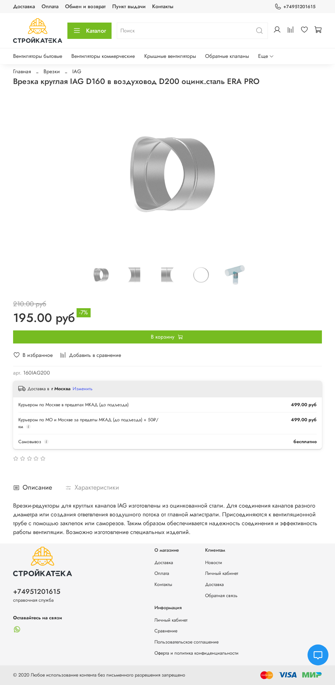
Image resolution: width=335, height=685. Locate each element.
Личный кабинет (221, 573)
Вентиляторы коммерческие (103, 56)
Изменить (83, 389)
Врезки (52, 71)
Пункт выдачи (129, 6)
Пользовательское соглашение (186, 642)
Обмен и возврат (85, 6)
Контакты (162, 6)
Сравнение (165, 630)
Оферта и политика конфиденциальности (196, 653)
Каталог (96, 30)
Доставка (24, 6)
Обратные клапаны (227, 56)
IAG (76, 71)
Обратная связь (221, 595)
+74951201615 (299, 6)
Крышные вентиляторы (170, 56)
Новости (213, 562)
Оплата (50, 6)
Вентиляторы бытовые (37, 56)
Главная (22, 71)
